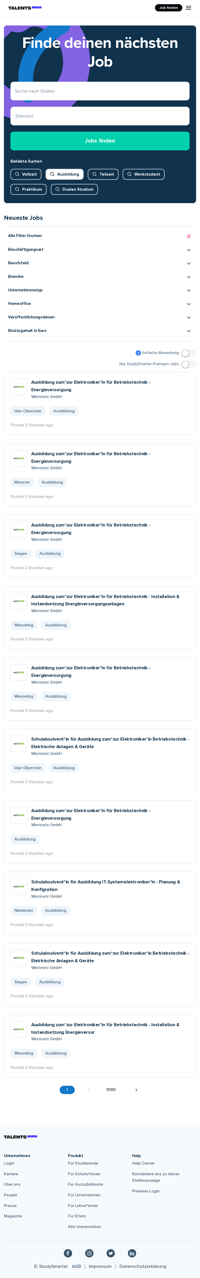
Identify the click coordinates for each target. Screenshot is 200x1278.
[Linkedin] (132, 1253)
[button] (100, 236)
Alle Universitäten (84, 1226)
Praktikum (32, 189)
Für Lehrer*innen (83, 1205)
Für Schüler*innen (84, 1174)
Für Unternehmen (84, 1195)
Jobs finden (100, 140)
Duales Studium (78, 189)
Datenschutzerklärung (143, 1266)
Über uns (12, 1184)
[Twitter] (111, 1253)
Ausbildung (68, 174)
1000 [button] (111, 1089)
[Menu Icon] (188, 8)
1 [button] (67, 1089)
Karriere (11, 1174)
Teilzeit (106, 174)
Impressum (100, 1266)
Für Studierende (83, 1163)
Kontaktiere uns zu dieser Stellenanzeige (155, 1177)
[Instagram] (89, 1253)
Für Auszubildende (85, 1184)
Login (9, 1163)
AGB (76, 1266)
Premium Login (146, 1191)
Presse (10, 1205)
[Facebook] (68, 1253)
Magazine (13, 1216)
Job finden (168, 7)
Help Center (143, 1163)
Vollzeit (29, 174)
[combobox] (15, 116)
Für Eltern (77, 1216)
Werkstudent (147, 174)
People (10, 1195)
